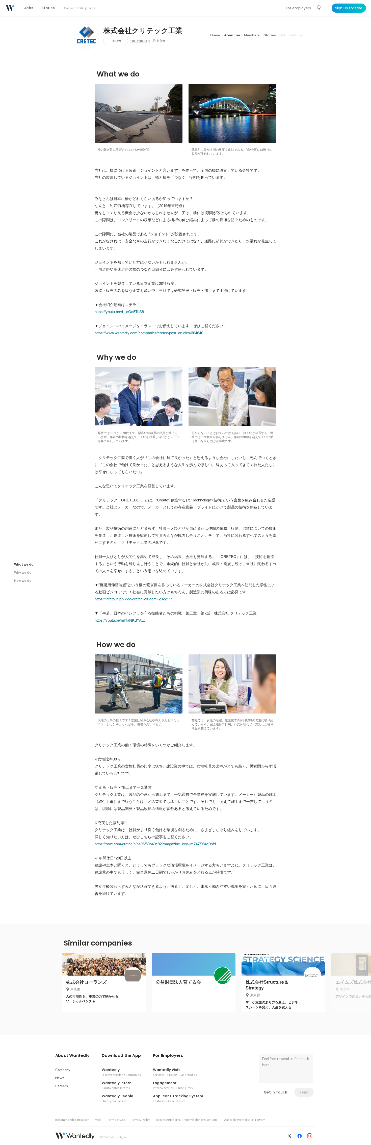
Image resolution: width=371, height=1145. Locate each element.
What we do (23, 564)
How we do (22, 580)
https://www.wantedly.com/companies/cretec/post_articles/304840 (149, 332)
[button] (72, 1056)
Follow (116, 41)
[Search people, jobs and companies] (319, 8)
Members (252, 35)
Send (304, 1092)
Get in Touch (275, 1092)
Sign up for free (348, 8)
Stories (270, 35)
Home (215, 35)
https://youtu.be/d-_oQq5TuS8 (119, 311)
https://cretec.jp (140, 41)
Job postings (291, 35)
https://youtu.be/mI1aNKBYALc (120, 620)
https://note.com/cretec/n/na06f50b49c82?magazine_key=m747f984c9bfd (155, 843)
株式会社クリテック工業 (142, 30)
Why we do (22, 572)
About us (232, 35)
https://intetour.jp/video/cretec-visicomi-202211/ (133, 598)
